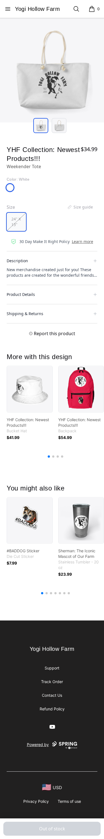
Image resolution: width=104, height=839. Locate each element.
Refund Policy (52, 708)
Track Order (52, 681)
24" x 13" (16, 221)
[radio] (16, 222)
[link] (29, 389)
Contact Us (52, 695)
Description (17, 260)
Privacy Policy (36, 801)
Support (52, 668)
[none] (80, 207)
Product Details (21, 294)
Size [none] (11, 207)
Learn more (82, 241)
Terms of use (69, 801)
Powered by (38, 744)
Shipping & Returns (25, 313)
